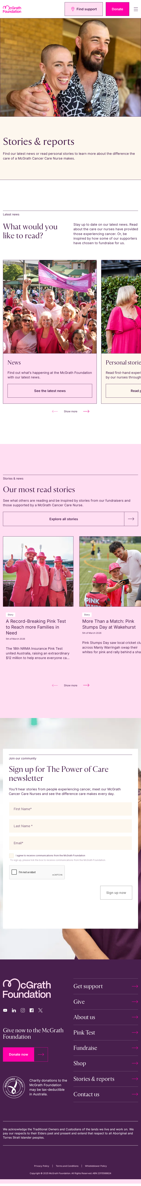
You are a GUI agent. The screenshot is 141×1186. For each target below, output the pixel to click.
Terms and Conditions (67, 1166)
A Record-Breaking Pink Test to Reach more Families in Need (36, 627)
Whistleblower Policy (96, 1166)
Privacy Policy (41, 1166)
